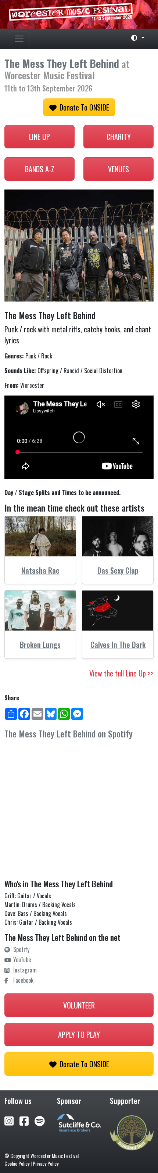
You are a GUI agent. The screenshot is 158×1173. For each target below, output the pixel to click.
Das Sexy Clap (118, 570)
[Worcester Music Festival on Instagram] (11, 1120)
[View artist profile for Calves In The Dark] (117, 611)
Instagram (25, 970)
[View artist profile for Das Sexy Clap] (117, 536)
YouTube (22, 959)
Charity (119, 136)
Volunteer (79, 1005)
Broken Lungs (40, 644)
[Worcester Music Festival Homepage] (79, 14)
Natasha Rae (40, 570)
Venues (118, 168)
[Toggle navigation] (19, 39)
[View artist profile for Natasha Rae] (40, 536)
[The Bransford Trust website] (132, 1131)
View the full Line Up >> (121, 673)
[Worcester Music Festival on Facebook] (27, 1120)
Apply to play (79, 1034)
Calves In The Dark (118, 644)
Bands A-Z (39, 168)
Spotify (21, 949)
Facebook (23, 980)
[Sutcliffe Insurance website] (79, 1122)
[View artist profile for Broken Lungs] (40, 611)
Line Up (39, 136)
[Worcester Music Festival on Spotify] (40, 1120)
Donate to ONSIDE (84, 107)
